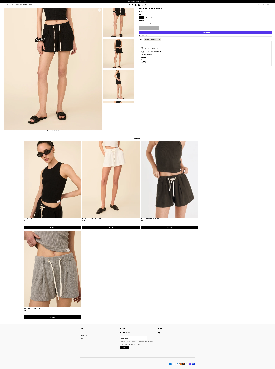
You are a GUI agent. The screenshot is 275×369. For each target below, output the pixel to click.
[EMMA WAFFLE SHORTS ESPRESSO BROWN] (169, 179)
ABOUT (82, 332)
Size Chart (147, 39)
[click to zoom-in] (99, 10)
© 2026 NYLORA (83, 363)
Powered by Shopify (91, 363)
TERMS (82, 337)
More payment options (144, 35)
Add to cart (52, 227)
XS (141, 17)
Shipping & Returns (155, 39)
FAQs (82, 338)
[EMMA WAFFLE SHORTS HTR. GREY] (52, 269)
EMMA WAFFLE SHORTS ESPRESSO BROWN (151, 218)
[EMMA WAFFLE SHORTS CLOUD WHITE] (111, 179)
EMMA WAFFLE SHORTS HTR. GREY (32, 308)
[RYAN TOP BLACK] (52, 179)
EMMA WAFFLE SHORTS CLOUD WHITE (91, 218)
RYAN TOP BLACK (28, 218)
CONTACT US (84, 335)
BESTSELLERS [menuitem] (19, 4)
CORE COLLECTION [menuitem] (27, 4)
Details (141, 39)
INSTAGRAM (83, 334)
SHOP (7, 4)
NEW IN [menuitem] (12, 4)
